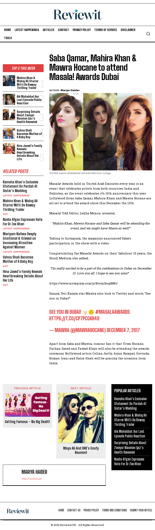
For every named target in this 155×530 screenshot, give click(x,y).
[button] (148, 34)
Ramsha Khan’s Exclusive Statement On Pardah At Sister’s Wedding (20, 186)
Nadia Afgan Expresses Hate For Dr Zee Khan (22, 221)
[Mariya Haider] (13, 475)
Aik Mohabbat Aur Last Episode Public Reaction (29, 100)
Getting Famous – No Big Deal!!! (27, 422)
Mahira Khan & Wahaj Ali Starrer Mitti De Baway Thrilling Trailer (27, 83)
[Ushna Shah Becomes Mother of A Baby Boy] (9, 133)
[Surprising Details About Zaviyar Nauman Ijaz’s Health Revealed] (9, 114)
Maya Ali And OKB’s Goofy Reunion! (81, 450)
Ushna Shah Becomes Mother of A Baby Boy (29, 133)
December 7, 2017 (123, 330)
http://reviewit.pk (32, 478)
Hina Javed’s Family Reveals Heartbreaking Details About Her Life (29, 152)
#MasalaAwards (112, 312)
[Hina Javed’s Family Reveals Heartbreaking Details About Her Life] (9, 148)
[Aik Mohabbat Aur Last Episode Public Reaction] (9, 99)
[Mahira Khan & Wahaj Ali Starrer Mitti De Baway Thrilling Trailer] (9, 80)
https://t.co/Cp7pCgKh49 (74, 318)
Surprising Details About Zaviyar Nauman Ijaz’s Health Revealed (28, 117)
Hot (5, 214)
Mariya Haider (70, 90)
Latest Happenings (16, 195)
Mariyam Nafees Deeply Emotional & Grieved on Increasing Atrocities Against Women (19, 240)
